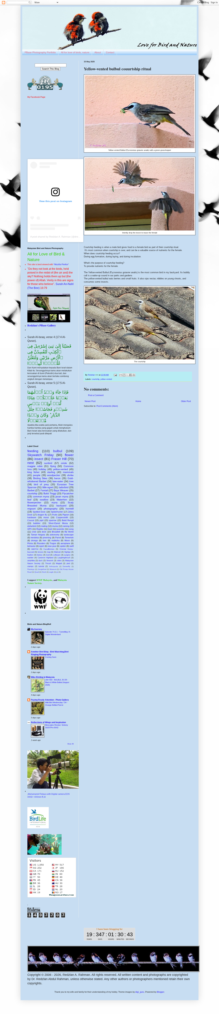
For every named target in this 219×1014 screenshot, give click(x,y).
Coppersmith (62, 517)
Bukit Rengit (68, 520)
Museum (53, 569)
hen (44, 540)
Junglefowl (42, 569)
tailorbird (63, 487)
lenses (40, 552)
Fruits (54, 515)
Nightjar (67, 552)
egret (41, 546)
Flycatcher (68, 493)
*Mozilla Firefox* (61, 264)
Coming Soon (50, 657)
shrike (70, 475)
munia (55, 526)
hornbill (70, 508)
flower (69, 455)
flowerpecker (34, 502)
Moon (67, 540)
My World (69, 532)
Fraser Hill (59, 459)
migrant (31, 508)
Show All (70, 744)
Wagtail (59, 563)
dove (44, 532)
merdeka (35, 537)
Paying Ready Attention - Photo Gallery (50, 700)
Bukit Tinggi (49, 493)
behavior (31, 546)
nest (30, 463)
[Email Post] (115, 375)
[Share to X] (127, 375)
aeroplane (65, 543)
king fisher (33, 472)
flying (53, 466)
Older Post (186, 401)
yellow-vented (106, 379)
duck (40, 560)
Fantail (44, 490)
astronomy (54, 535)
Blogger (160, 992)
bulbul (57, 451)
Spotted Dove (39, 512)
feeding (32, 451)
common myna (41, 496)
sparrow (52, 520)
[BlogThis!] (124, 375)
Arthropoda (53, 566)
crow (34, 532)
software (56, 555)
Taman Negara (38, 535)
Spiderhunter (57, 512)
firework (50, 560)
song (71, 529)
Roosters (41, 543)
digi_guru (139, 992)
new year (52, 546)
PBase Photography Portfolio (40, 52)
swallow (44, 499)
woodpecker (53, 475)
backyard (61, 505)
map (48, 552)
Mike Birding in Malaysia (43, 677)
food (50, 529)
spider (63, 546)
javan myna (61, 496)
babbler (36, 523)
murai (46, 517)
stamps (30, 566)
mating (44, 526)
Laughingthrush (63, 558)
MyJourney (36, 629)
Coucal (30, 520)
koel (48, 555)
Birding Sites (40, 478)
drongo (34, 540)
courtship (95, 379)
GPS (29, 529)
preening (47, 537)
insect (38, 459)
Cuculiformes (48, 549)
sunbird (48, 463)
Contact (110, 52)
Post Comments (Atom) (107, 406)
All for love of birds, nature (75, 52)
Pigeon (65, 515)
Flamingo (31, 569)
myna (54, 502)
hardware (31, 517)
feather (30, 555)
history (39, 555)
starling (51, 472)
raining (66, 526)
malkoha (55, 540)
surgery (67, 555)
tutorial (41, 566)
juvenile (60, 529)
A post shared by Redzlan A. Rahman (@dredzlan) (57, 236)
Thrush (48, 563)
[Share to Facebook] (130, 375)
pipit (41, 520)
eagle (51, 572)
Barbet (31, 490)
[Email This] (121, 375)
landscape (69, 535)
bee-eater (58, 481)
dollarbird (31, 526)
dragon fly (42, 515)
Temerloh (69, 537)
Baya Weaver (61, 490)
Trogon (53, 543)
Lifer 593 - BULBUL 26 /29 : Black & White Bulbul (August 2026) (57, 682)
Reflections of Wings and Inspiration (48, 722)
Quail (37, 572)
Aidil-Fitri (34, 549)
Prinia (30, 543)
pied (68, 563)
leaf (29, 499)
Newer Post (90, 401)
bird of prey (41, 484)
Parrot (58, 537)
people (36, 475)
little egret (47, 487)
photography (50, 508)
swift (71, 546)
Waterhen (62, 499)
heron (57, 478)
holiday (42, 469)
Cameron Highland (45, 558)
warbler (30, 558)
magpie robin (35, 466)
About (97, 52)
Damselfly (66, 566)
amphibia (31, 560)
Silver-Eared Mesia (58, 523)
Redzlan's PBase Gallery (41, 325)
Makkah (57, 552)
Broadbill (56, 532)
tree (71, 481)
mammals (68, 472)
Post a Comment (96, 395)
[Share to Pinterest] (134, 375)
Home (138, 401)
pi (57, 572)
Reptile (39, 529)
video (59, 560)
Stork (44, 572)
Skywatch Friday (40, 455)
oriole (64, 463)
